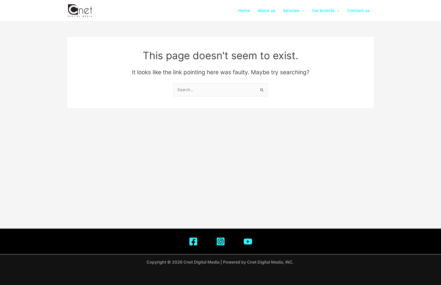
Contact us (358, 10)
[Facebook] (193, 241)
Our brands (323, 10)
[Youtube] (248, 241)
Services (291, 10)
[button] (301, 11)
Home (244, 10)
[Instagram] (220, 241)
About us (266, 10)
